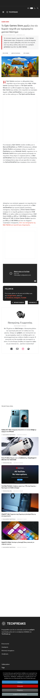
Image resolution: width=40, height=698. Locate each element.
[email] (17, 348)
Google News (11, 295)
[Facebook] (11, 348)
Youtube (23, 298)
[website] (28, 348)
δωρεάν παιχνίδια (15, 53)
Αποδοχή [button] (20, 682)
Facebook (10, 298)
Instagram (17, 298)
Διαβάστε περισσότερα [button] (20, 694)
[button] (3, 12)
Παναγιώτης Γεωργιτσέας (20, 322)
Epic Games (26, 53)
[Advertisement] (20, 119)
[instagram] (23, 348)
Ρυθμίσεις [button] (20, 690)
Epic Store (5, 53)
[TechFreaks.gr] (12, 12)
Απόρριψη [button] (20, 686)
